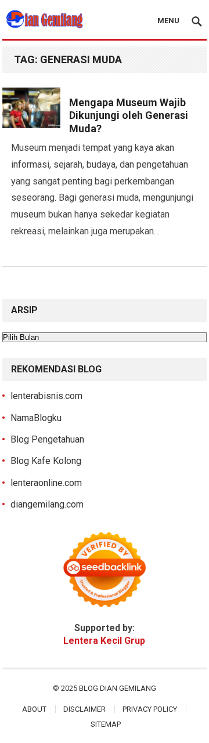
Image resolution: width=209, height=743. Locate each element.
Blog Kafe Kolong (45, 460)
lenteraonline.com (46, 482)
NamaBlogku (36, 417)
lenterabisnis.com (46, 395)
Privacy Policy (149, 709)
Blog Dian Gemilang (117, 688)
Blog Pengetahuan (47, 439)
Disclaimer (84, 709)
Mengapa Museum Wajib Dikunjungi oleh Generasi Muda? (128, 115)
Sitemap (106, 724)
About (34, 709)
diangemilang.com (47, 504)
